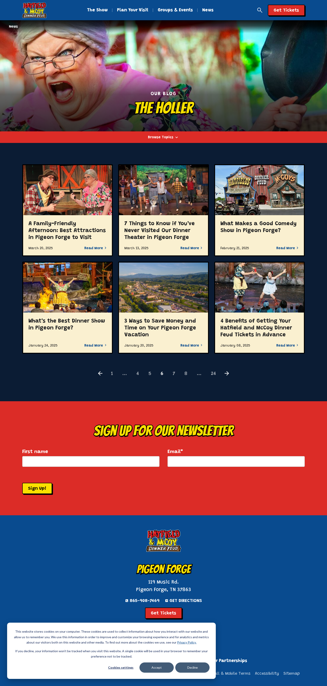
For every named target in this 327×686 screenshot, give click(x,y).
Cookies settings (120, 667)
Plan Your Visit (132, 10)
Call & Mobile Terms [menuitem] (231, 674)
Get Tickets (163, 613)
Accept (156, 667)
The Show (97, 10)
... (124, 373)
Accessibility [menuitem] (267, 674)
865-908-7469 (144, 601)
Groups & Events (175, 10)
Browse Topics (160, 137)
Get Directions (186, 601)
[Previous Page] (100, 373)
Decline (192, 667)
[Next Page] (227, 373)
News (208, 10)
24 (213, 373)
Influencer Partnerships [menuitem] (221, 661)
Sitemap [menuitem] (291, 674)
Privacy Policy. (186, 642)
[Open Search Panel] (260, 10)
